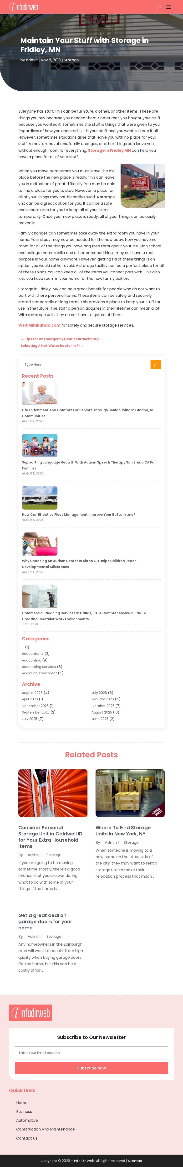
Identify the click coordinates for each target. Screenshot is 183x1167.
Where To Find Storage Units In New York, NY (123, 830)
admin (32, 60)
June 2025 (100, 718)
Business (24, 1111)
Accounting (31, 660)
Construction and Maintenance (45, 1129)
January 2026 (103, 699)
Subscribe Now (91, 1068)
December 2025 (35, 705)
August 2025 (102, 712)
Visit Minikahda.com (39, 325)
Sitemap (135, 1160)
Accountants (33, 653)
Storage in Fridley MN (109, 150)
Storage (71, 60)
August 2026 (32, 692)
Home (21, 1102)
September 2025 (36, 712)
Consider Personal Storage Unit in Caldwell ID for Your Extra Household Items (50, 836)
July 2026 (99, 692)
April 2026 (30, 699)
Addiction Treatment (39, 673)
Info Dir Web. (84, 1160)
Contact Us (26, 1138)
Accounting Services (39, 666)
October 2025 (103, 705)
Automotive (27, 1120)
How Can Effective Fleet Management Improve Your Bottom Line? (78, 514)
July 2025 (29, 718)
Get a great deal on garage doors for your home (45, 921)
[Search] (155, 364)
